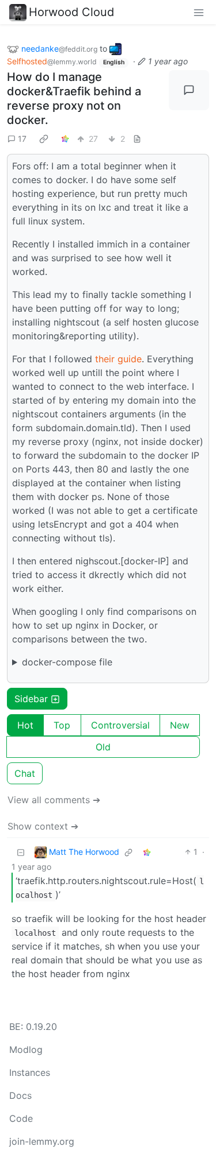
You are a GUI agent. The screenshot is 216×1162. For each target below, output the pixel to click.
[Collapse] (21, 852)
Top (62, 725)
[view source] (137, 138)
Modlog (26, 1049)
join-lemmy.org (41, 1141)
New (180, 725)
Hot (25, 725)
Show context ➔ (42, 826)
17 (22, 139)
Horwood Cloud (71, 12)
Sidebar (31, 698)
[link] (44, 138)
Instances (29, 1072)
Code (21, 1118)
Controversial (120, 725)
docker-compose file (67, 662)
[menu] (199, 12)
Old (103, 747)
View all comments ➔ (53, 799)
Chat (24, 773)
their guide (118, 359)
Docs (20, 1095)
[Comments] (189, 90)
